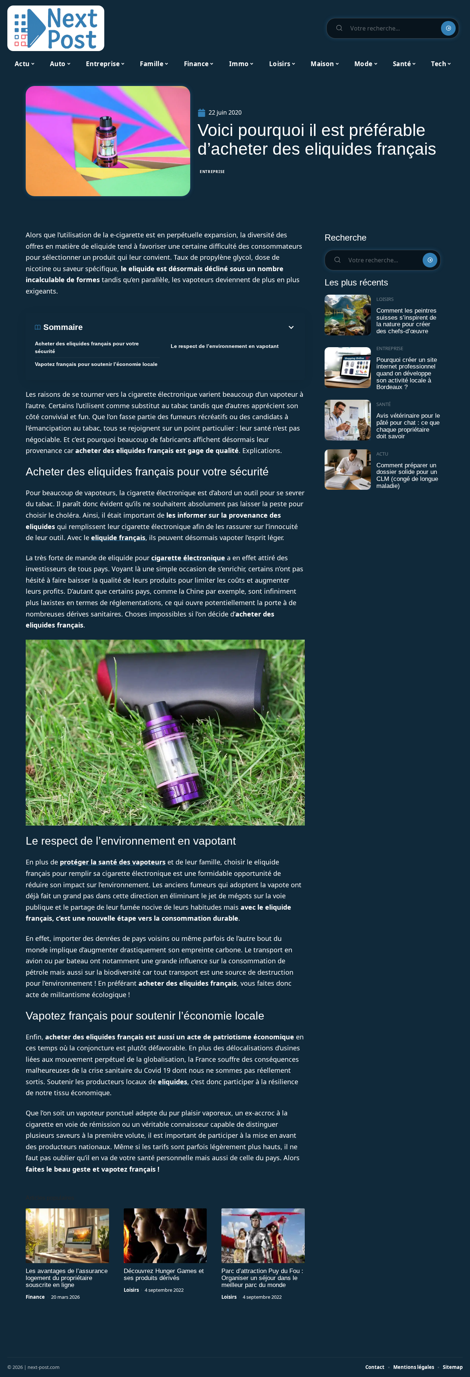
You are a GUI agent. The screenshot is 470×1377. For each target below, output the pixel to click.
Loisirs (131, 1290)
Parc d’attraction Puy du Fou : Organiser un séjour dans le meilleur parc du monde (262, 1278)
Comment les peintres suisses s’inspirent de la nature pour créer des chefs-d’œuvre (406, 321)
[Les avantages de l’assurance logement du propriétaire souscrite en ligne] (67, 1235)
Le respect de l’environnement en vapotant (225, 346)
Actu (382, 453)
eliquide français (118, 537)
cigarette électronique (188, 557)
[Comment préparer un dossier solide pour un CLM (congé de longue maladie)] (348, 469)
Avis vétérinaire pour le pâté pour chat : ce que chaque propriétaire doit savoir (408, 426)
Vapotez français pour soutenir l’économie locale (96, 364)
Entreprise (212, 171)
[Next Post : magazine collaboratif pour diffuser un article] (56, 28)
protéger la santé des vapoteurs (113, 862)
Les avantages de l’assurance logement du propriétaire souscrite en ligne (67, 1278)
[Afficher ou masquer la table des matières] (189, 327)
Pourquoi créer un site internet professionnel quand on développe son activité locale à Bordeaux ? (406, 373)
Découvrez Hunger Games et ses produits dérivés (164, 1274)
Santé (383, 404)
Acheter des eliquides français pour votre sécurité (87, 347)
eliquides (172, 1081)
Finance (35, 1297)
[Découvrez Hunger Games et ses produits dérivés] (165, 1235)
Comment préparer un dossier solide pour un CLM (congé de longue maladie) (407, 475)
